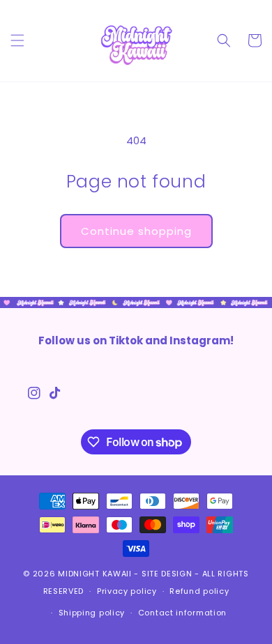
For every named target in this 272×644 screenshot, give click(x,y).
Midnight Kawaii (95, 573)
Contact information (182, 612)
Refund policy (199, 591)
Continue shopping (136, 231)
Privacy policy (127, 591)
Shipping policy (92, 612)
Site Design (167, 573)
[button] (17, 40)
